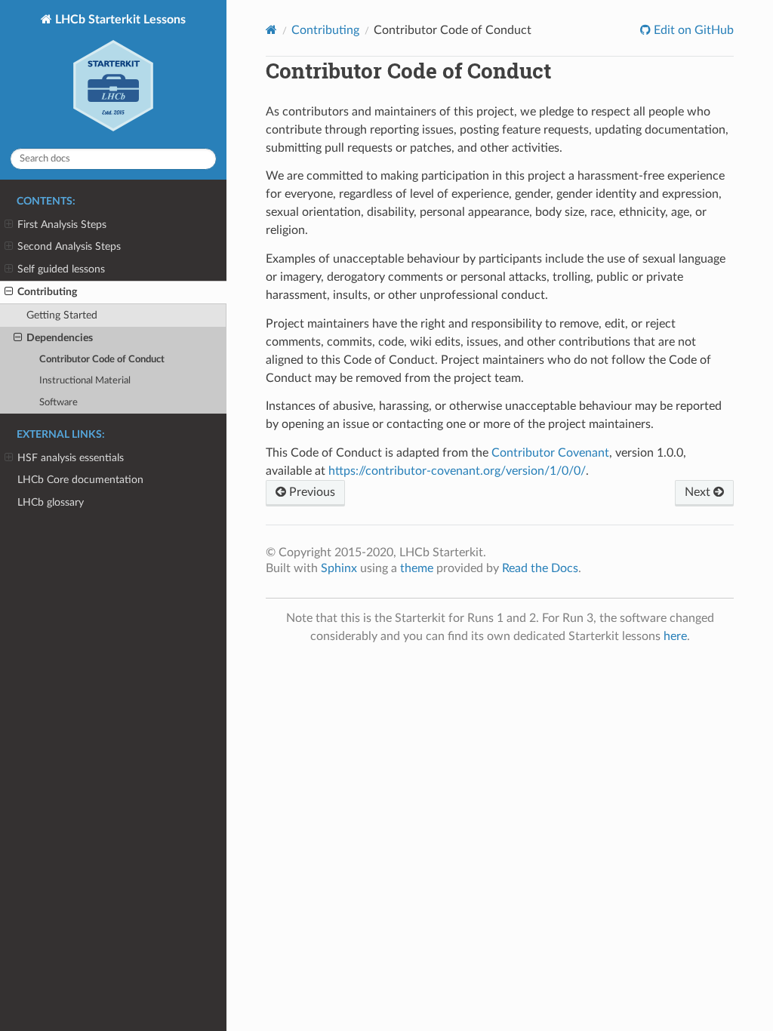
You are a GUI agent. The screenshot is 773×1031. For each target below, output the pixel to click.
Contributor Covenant (550, 453)
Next (699, 492)
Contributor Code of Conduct (102, 360)
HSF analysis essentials (70, 457)
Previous (310, 492)
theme (416, 568)
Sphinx (339, 568)
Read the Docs (540, 568)
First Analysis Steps (61, 224)
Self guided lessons (61, 269)
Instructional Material (85, 381)
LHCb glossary (50, 502)
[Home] (271, 29)
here (675, 636)
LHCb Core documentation (80, 479)
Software (58, 403)
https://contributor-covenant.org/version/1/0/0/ (457, 471)
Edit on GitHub (692, 30)
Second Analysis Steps (69, 246)
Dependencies (59, 337)
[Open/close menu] (9, 225)
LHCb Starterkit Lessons (119, 20)
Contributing (47, 291)
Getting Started (61, 315)
